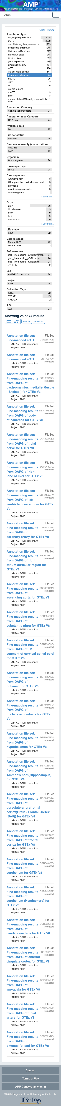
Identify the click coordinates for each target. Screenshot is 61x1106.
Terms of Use (30, 1078)
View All (26, 321)
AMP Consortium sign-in (30, 1086)
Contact (30, 1070)
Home (6, 14)
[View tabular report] (9, 321)
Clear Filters (45, 29)
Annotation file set (21, 337)
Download (38, 321)
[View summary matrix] (17, 321)
